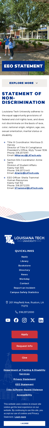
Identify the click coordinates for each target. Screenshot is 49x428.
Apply (24, 256)
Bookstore (24, 265)
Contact (24, 283)
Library (24, 261)
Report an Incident (24, 288)
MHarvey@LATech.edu (28, 155)
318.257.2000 (26, 312)
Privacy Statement (24, 379)
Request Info (24, 346)
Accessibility (24, 395)
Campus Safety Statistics (24, 292)
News (24, 274)
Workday (24, 279)
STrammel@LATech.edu (29, 188)
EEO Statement (24, 384)
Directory (24, 270)
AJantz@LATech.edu (27, 173)
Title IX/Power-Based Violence (24, 389)
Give (24, 357)
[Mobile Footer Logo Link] (24, 237)
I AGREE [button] (24, 423)
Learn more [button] (20, 417)
